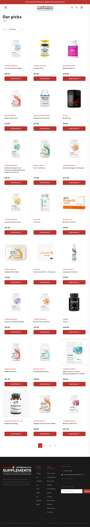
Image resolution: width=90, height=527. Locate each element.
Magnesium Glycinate (42, 118)
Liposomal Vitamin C (70, 272)
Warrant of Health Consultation (51, 485)
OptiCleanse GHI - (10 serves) (44, 272)
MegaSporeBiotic (69, 68)
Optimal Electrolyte (11, 272)
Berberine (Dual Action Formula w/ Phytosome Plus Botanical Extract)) (14, 170)
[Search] (72, 7)
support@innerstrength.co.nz (74, 474)
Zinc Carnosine (39, 168)
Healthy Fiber (39, 68)
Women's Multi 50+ (70, 423)
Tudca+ (65, 322)
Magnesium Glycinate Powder (45, 423)
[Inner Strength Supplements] (45, 7)
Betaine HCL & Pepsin (42, 322)
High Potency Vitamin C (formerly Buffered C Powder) (74, 372)
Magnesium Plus (10, 371)
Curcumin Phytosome (12, 222)
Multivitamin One (11, 118)
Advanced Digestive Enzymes (73, 168)
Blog (38, 504)
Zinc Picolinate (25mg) (12, 68)
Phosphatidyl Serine (41, 371)
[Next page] (55, 445)
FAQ (37, 489)
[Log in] (77, 7)
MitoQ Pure (67, 118)
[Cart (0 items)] (81, 7)
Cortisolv (37, 222)
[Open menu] (6, 7)
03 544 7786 (68, 471)
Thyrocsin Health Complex (14, 322)
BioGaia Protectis (69, 222)
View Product (16, 78)
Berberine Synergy (11, 423)
